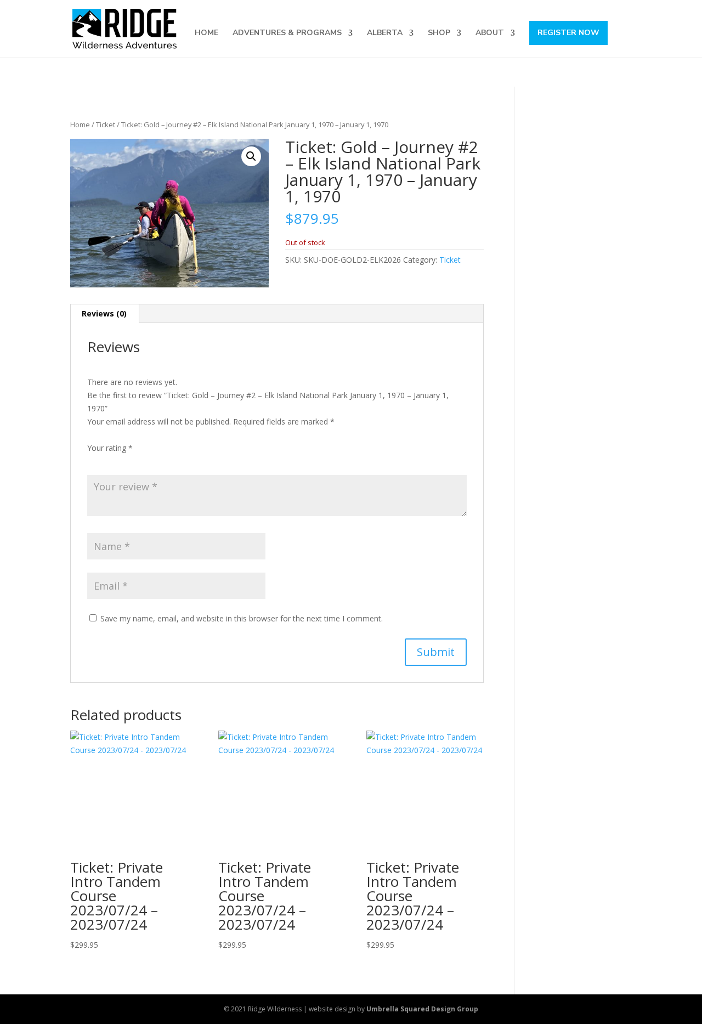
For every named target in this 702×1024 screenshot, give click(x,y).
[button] (251, 156)
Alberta (385, 33)
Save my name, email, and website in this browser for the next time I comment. (241, 618)
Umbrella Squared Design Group (422, 1009)
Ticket (105, 124)
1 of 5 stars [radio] (93, 460)
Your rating (110, 448)
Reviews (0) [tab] (104, 313)
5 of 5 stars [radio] (155, 460)
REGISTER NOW (568, 32)
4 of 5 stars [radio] (139, 460)
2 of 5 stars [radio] (109, 460)
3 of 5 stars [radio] (124, 460)
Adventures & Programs (287, 33)
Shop (439, 33)
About (489, 33)
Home (206, 33)
